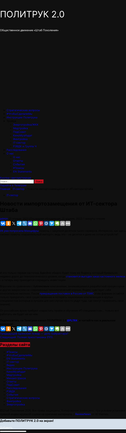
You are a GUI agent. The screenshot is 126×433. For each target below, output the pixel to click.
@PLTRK (72, 320)
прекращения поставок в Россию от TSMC (67, 293)
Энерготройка (16, 404)
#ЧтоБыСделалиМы (19, 113)
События (19, 164)
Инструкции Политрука (22, 117)
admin (4, 218)
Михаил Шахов (16, 378)
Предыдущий (34, 333)
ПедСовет (19, 131)
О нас (10, 153)
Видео (11, 365)
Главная (5, 189)
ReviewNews (83, 414)
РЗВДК (11, 391)
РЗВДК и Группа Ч (24, 146)
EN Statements (22, 171)
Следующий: (26, 337)
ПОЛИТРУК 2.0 (32, 14)
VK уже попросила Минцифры (19, 231)
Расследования (16, 150)
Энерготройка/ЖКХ (25, 124)
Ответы (18, 160)
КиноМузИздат (22, 135)
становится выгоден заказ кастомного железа (95, 276)
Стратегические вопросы (23, 110)
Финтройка (20, 139)
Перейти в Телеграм (13, 185)
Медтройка (20, 128)
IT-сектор (19, 142)
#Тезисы (18, 168)
